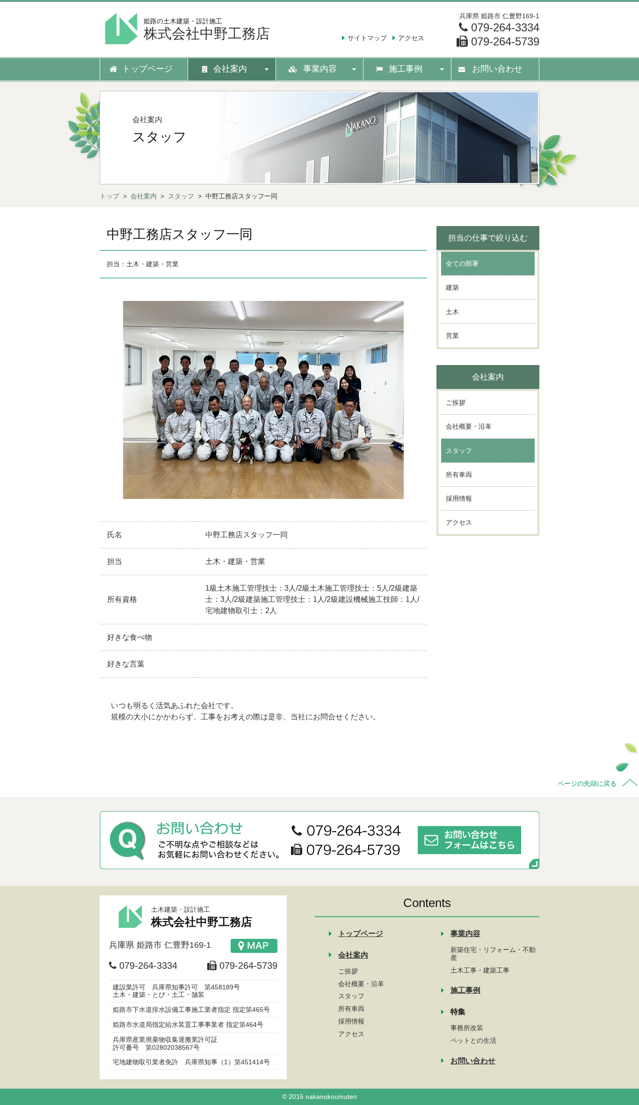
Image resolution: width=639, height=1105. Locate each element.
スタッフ (181, 196)
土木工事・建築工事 (479, 970)
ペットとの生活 (473, 1040)
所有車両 (351, 1008)
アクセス (411, 38)
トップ (109, 196)
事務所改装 (466, 1028)
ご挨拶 (348, 971)
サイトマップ (367, 38)
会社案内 (144, 196)
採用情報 (351, 1021)
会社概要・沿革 (361, 984)
